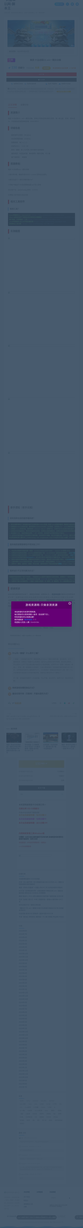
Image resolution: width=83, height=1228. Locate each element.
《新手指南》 (28, 620)
